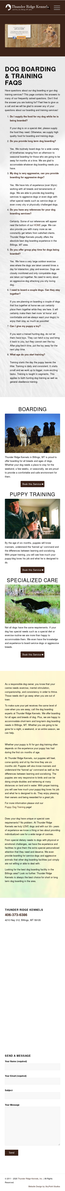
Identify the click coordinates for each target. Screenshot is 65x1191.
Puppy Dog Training (15, 807)
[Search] (46, 7)
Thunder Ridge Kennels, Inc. (30, 1178)
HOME (37, 225)
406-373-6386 (16, 914)
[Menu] (55, 7)
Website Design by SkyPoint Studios (44, 1186)
